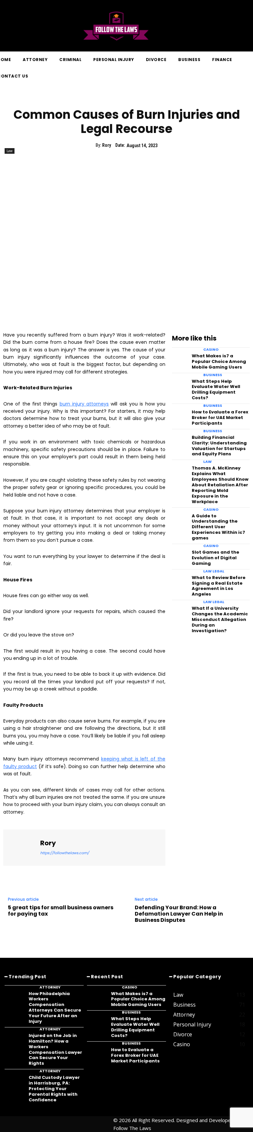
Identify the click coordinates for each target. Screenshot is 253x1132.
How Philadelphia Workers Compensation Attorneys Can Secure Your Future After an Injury (55, 1007)
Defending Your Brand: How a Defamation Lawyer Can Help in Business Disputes (179, 913)
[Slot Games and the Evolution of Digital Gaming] (179, 554)
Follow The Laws (132, 1128)
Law (10, 150)
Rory (106, 145)
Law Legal (213, 571)
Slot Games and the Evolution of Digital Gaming (215, 557)
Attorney (50, 987)
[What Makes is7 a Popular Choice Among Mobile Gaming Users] (179, 358)
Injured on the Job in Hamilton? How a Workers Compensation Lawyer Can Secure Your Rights (55, 1049)
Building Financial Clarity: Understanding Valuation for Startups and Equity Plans (219, 445)
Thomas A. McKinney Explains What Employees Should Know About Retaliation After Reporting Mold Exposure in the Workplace (220, 484)
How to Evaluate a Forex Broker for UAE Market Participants (220, 417)
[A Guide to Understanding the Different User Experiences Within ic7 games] (179, 518)
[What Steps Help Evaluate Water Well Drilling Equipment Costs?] (179, 383)
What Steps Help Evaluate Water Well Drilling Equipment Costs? (216, 389)
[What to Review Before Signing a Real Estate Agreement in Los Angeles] (179, 579)
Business (212, 375)
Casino (210, 349)
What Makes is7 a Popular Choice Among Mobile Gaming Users (219, 361)
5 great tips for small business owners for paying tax (60, 910)
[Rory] (21, 847)
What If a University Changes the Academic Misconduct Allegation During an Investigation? (220, 619)
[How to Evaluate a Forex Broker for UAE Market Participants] (179, 414)
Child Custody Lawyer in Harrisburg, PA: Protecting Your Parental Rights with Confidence (54, 1088)
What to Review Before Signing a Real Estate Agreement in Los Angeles (218, 586)
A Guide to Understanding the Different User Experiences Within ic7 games (218, 527)
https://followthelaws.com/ (64, 853)
